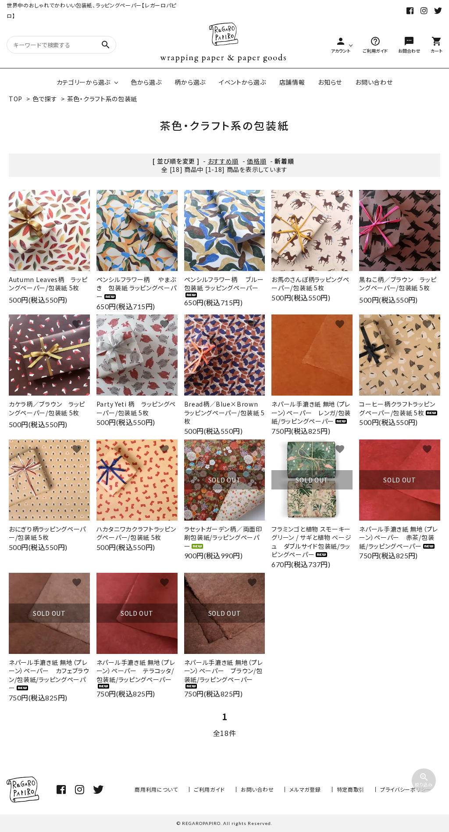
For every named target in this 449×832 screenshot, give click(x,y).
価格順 (256, 161)
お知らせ (330, 82)
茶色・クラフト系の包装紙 (102, 98)
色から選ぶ (146, 82)
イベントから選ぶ (242, 82)
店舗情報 (292, 82)
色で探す (44, 98)
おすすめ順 (223, 161)
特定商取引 (351, 789)
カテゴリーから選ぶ (83, 82)
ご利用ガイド (209, 789)
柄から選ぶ (190, 82)
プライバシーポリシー (405, 789)
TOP (15, 98)
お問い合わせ (373, 82)
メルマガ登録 (305, 789)
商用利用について (156, 789)
